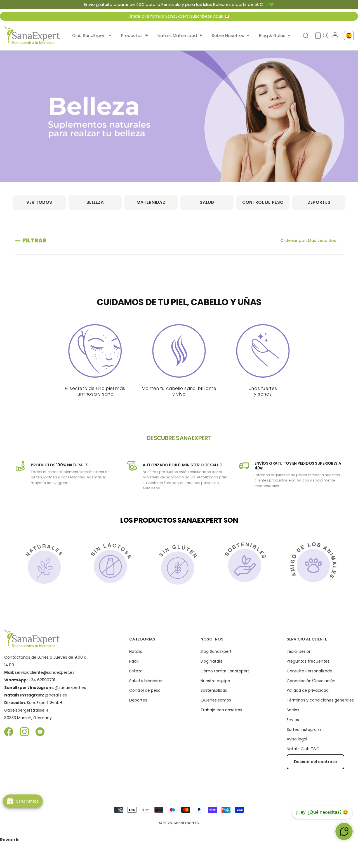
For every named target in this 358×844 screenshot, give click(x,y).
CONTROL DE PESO (263, 202)
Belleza (136, 671)
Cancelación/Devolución (311, 681)
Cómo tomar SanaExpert (225, 671)
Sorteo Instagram (304, 729)
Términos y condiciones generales (320, 700)
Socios (293, 710)
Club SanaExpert (92, 35)
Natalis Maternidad (179, 35)
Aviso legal (297, 739)
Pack (133, 661)
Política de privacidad (308, 690)
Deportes (138, 700)
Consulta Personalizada (309, 671)
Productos (134, 35)
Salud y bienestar (146, 681)
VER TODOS (39, 202)
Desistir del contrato (315, 761)
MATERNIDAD (151, 202)
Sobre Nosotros (230, 35)
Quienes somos (216, 700)
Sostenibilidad (214, 690)
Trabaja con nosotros (221, 710)
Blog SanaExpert (216, 651)
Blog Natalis (212, 661)
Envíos (293, 720)
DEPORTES (318, 202)
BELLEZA (95, 202)
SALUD (207, 202)
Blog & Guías (275, 35)
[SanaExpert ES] (32, 35)
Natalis (135, 651)
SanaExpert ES (186, 822)
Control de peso (145, 690)
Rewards (10, 840)
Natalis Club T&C (303, 749)
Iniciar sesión (299, 651)
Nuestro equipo (215, 681)
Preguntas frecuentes (308, 661)
